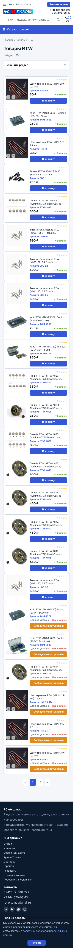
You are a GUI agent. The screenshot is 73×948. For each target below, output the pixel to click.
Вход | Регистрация (20, 4)
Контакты (9, 848)
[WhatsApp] (18, 909)
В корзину (48, 100)
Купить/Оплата (12, 857)
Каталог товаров (16, 29)
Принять (36, 942)
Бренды (20, 39)
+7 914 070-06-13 (60, 13)
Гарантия (9, 865)
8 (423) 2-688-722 (60, 10)
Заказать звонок (58, 4)
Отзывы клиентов (14, 875)
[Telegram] (6, 909)
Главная (8, 39)
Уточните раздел (36, 65)
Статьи (8, 843)
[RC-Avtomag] (18, 11)
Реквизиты (10, 870)
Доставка (9, 861)
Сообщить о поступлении (48, 625)
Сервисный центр (14, 852)
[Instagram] (24, 909)
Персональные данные (18, 879)
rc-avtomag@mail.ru (17, 902)
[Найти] (58, 19)
